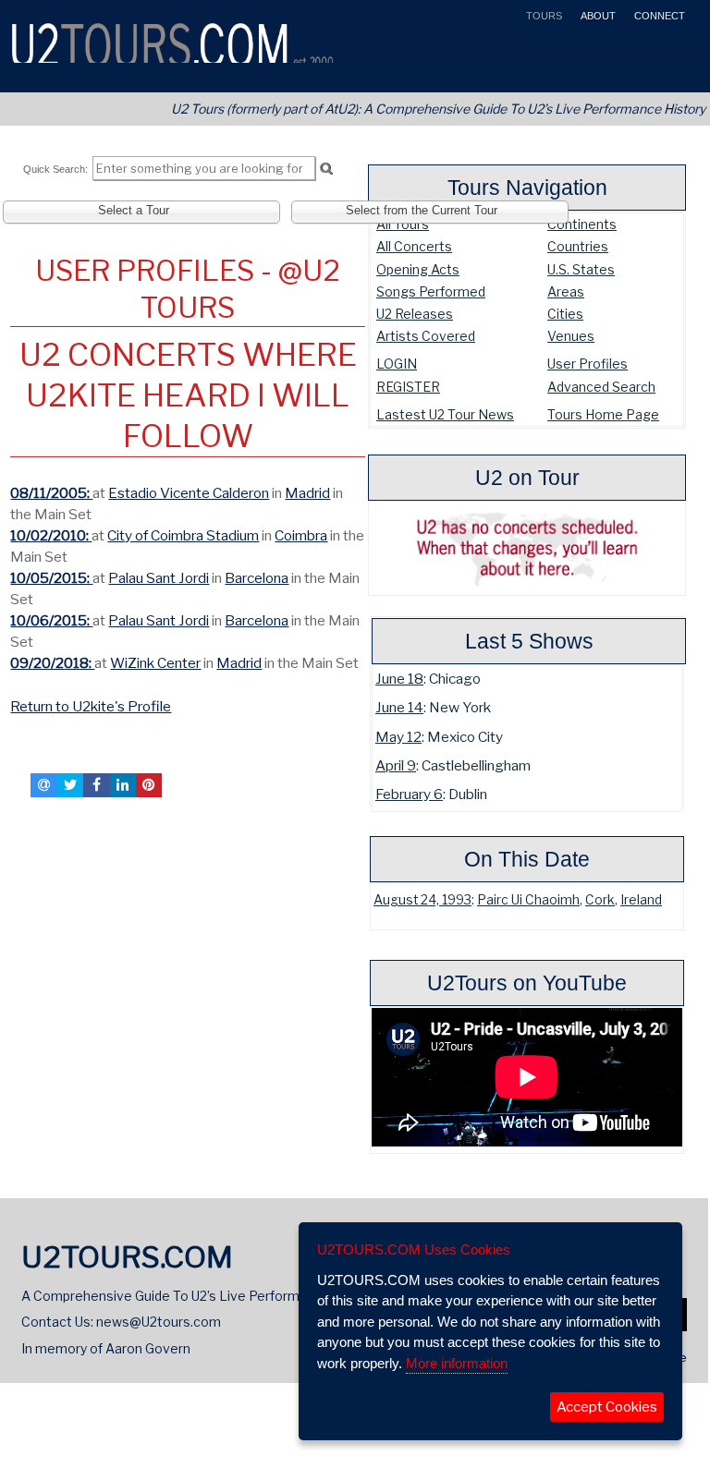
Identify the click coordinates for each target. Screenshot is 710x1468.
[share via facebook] (96, 785)
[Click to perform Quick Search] (326, 169)
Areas (565, 291)
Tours (542, 15)
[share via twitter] (70, 785)
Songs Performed (430, 291)
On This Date (527, 859)
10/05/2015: (51, 578)
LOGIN (396, 363)
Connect (658, 15)
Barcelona (256, 578)
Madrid (307, 493)
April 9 (395, 765)
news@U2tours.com (158, 1321)
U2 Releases (414, 314)
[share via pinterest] (149, 785)
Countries (577, 246)
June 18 (399, 678)
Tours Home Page (603, 414)
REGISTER (408, 386)
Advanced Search (601, 386)
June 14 (399, 707)
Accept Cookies (607, 1407)
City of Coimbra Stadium (183, 535)
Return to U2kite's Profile (90, 706)
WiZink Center (155, 663)
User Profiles (587, 363)
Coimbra (301, 535)
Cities (565, 314)
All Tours (402, 224)
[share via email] (43, 785)
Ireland (641, 899)
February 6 (409, 794)
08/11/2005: (51, 493)
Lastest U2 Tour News (445, 414)
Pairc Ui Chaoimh (528, 899)
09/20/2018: (52, 663)
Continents (582, 224)
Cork (600, 899)
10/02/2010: (51, 535)
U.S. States (581, 269)
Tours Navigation (527, 188)
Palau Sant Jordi (158, 578)
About (597, 15)
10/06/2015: (51, 620)
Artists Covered (425, 336)
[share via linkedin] (123, 785)
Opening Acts (417, 269)
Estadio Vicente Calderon (188, 493)
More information (457, 1363)
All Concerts (414, 246)
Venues (570, 336)
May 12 (398, 737)
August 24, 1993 (422, 899)
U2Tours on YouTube (527, 983)
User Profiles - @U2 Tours (187, 289)
